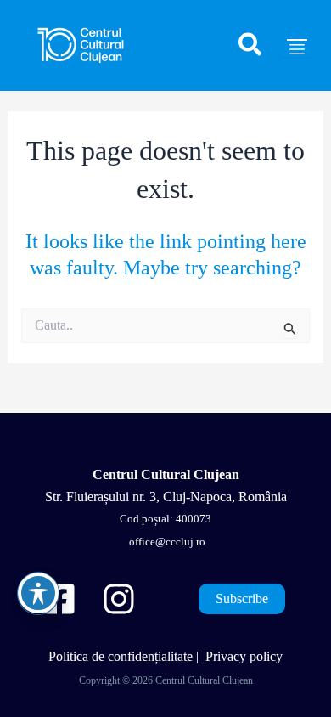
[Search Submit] (290, 328)
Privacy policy (244, 656)
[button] (250, 51)
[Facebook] (59, 599)
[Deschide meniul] (297, 40)
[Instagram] (119, 599)
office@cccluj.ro (165, 541)
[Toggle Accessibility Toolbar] (38, 593)
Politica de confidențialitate (120, 656)
